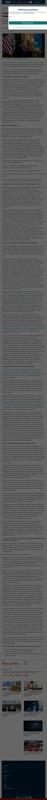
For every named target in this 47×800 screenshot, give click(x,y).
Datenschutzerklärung (20, 27)
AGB (28, 27)
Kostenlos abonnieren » (28, 23)
